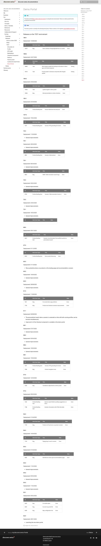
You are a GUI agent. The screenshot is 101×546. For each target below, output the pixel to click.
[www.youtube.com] (96, 538)
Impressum (46, 544)
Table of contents (85, 8)
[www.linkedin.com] (90, 538)
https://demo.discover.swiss (38, 18)
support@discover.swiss (69, 28)
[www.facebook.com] (93, 538)
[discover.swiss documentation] (9, 1)
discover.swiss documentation (12, 8)
